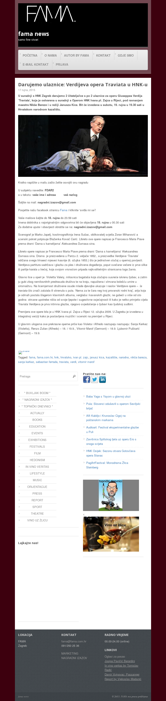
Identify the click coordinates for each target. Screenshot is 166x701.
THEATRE (37, 513)
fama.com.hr (45, 357)
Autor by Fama (76, 55)
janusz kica (97, 357)
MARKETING (69, 653)
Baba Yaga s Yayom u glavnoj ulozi (108, 396)
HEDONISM (37, 460)
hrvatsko (66, 357)
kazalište (111, 357)
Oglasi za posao (115, 656)
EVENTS (37, 433)
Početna (30, 55)
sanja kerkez (26, 362)
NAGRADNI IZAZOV (74, 658)
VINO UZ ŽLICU (37, 520)
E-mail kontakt (36, 64)
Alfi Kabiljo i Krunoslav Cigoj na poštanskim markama (106, 418)
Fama (63, 210)
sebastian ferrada (46, 362)
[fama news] (50, 13)
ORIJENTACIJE (37, 487)
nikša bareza (139, 357)
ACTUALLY (37, 413)
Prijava (62, 64)
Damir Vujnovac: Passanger (122, 674)
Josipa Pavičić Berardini (120, 661)
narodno (124, 357)
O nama (51, 55)
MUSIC (37, 480)
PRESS (37, 493)
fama (32, 357)
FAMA (124, 696)
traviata (64, 362)
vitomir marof (86, 362)
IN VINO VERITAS (37, 467)
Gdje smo (126, 55)
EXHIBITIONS (37, 440)
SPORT (37, 507)
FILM (37, 453)
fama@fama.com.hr (73, 641)
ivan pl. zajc (80, 357)
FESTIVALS (37, 446)
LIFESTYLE (37, 473)
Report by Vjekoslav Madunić (123, 679)
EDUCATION (37, 426)
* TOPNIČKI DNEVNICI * (37, 406)
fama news (23, 696)
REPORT (37, 500)
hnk (56, 357)
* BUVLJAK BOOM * (37, 393)
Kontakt (103, 55)
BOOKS (37, 420)
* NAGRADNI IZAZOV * (37, 400)
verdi (73, 362)
